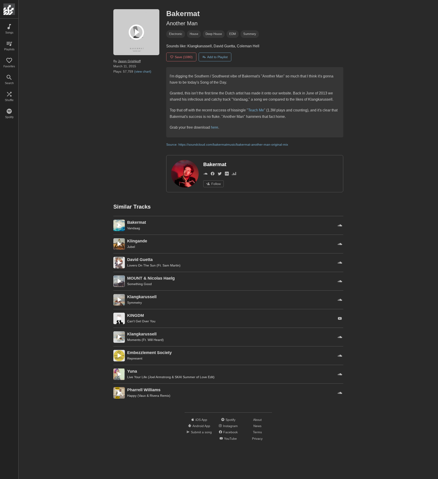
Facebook (230, 432)
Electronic (175, 34)
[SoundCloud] (205, 174)
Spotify (230, 420)
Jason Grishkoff (129, 61)
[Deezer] (234, 174)
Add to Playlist (217, 57)
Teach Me (256, 110)
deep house (214, 34)
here (214, 127)
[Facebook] (212, 174)
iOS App (201, 420)
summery (249, 34)
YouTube (230, 438)
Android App (201, 426)
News (257, 426)
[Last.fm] (227, 174)
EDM (232, 34)
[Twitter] (220, 174)
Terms (257, 432)
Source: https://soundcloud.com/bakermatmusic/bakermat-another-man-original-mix (227, 144)
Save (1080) (184, 57)
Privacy (257, 438)
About (257, 420)
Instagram (230, 426)
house (194, 34)
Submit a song (201, 432)
